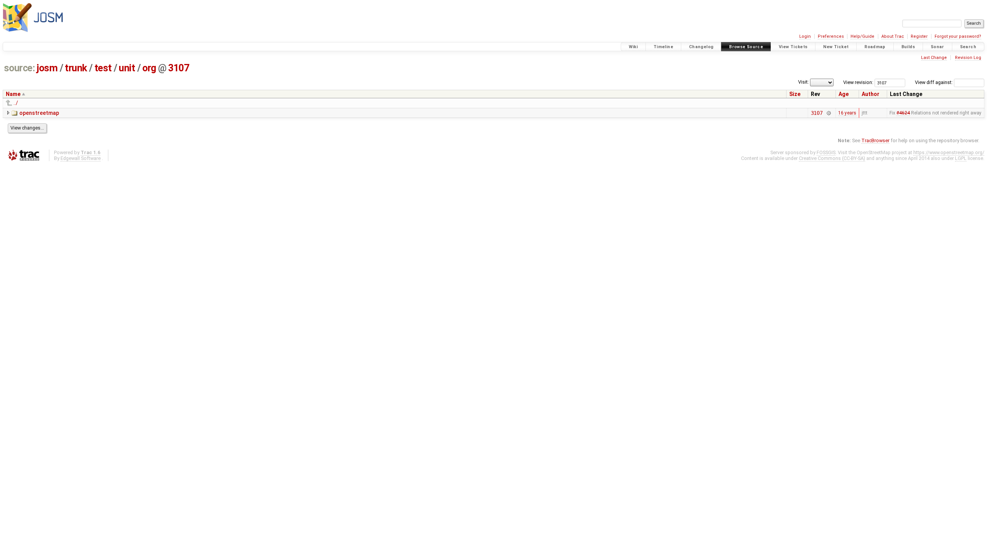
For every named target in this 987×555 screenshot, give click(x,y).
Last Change (934, 57)
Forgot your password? (958, 36)
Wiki (633, 46)
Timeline (663, 46)
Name (13, 94)
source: (19, 68)
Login (805, 36)
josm (47, 68)
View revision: (858, 82)
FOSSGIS (826, 152)
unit (127, 68)
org (149, 68)
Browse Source (746, 46)
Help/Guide (862, 36)
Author (870, 94)
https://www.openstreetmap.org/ (948, 152)
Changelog (701, 46)
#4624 (903, 113)
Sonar (937, 46)
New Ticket (836, 46)
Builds (908, 46)
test (103, 68)
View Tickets (793, 46)
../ (15, 103)
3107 (178, 68)
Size (794, 94)
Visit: (803, 82)
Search (968, 46)
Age (844, 94)
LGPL (961, 158)
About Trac (892, 36)
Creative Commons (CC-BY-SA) (832, 158)
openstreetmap (39, 113)
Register (919, 36)
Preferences (831, 36)
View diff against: (934, 82)
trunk (76, 68)
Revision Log (968, 57)
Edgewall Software (81, 158)
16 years (847, 113)
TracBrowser (875, 140)
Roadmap (875, 46)
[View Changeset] (828, 113)
